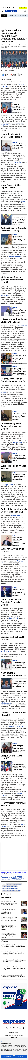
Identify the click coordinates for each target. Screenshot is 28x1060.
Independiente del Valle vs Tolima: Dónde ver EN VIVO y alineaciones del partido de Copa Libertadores (14, 968)
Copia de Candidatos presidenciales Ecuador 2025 (13, 873)
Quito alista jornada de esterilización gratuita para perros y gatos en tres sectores (14, 960)
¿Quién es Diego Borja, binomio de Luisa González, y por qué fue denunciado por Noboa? (19, 358)
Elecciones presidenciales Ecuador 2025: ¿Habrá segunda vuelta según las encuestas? (19, 108)
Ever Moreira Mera (6, 79)
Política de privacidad (21, 1040)
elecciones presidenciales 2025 (11, 890)
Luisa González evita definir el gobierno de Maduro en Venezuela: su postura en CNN (19, 371)
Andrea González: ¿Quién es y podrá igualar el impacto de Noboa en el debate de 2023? (19, 239)
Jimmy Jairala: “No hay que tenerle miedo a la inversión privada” (19, 145)
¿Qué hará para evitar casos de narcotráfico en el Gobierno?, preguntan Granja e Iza (19, 665)
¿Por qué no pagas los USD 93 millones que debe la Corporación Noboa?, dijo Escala (18, 220)
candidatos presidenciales (9, 886)
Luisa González (21, 326)
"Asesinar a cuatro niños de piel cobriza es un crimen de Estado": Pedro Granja (18, 591)
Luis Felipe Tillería (7, 485)
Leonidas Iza (5, 651)
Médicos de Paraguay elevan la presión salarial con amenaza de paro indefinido (9, 918)
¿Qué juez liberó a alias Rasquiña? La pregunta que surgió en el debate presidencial (19, 684)
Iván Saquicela (6, 703)
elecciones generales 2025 (10, 888)
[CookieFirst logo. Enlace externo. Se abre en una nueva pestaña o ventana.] (1, 1041)
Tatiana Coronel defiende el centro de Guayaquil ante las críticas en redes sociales (13, 975)
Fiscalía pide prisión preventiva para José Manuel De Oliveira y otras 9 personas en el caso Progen (13, 953)
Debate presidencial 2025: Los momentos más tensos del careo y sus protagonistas (19, 767)
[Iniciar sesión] (25, 11)
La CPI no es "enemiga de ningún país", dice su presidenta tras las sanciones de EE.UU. (8, 911)
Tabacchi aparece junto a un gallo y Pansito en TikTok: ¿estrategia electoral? (18, 748)
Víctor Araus (5, 296)
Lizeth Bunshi (12, 16)
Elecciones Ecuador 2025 (14, 884)
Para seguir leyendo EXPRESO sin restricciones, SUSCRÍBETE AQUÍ (12, 878)
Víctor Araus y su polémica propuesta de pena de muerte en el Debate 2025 (19, 311)
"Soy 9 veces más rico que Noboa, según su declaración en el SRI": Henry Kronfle (19, 416)
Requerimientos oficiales (14, 1035)
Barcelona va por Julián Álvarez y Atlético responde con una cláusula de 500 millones (8, 935)
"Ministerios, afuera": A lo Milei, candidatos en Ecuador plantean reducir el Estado (18, 477)
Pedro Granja (14, 618)
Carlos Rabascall (17, 516)
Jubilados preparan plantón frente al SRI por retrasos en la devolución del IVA (9, 903)
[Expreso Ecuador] (14, 1023)
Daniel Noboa (17, 442)
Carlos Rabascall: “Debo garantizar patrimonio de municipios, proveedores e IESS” (18, 541)
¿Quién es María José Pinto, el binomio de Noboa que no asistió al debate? (19, 458)
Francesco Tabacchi (15, 726)
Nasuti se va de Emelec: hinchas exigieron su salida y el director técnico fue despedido (8, 927)
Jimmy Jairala (16, 162)
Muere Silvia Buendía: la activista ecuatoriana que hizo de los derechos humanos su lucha (14, 945)
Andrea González (15, 256)
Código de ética (14, 1032)
